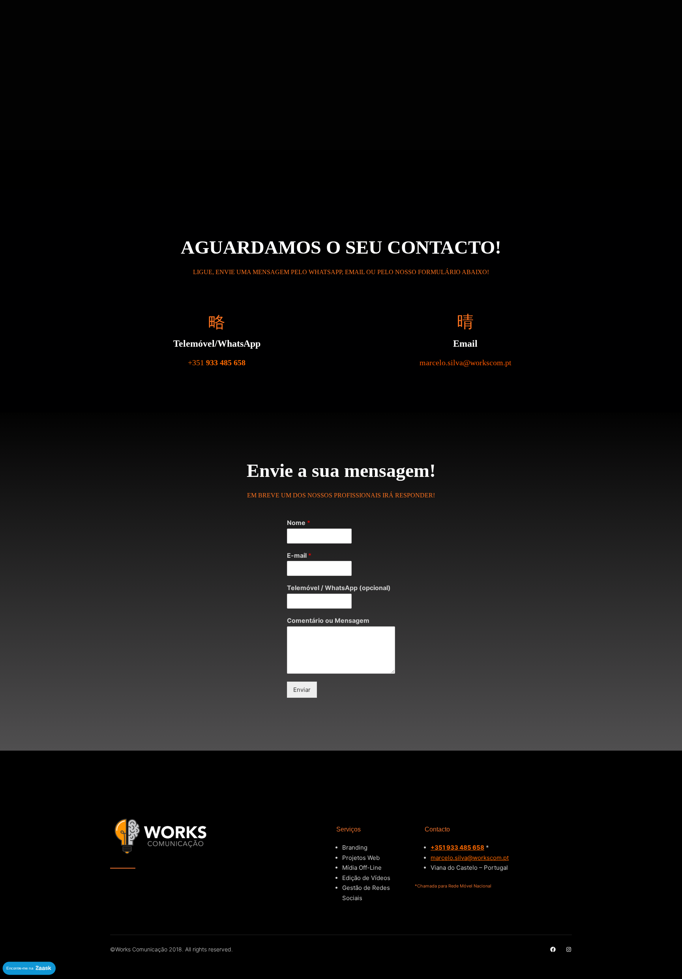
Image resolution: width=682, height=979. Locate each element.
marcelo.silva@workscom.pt (470, 857)
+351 (216, 362)
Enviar (302, 689)
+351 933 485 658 (457, 847)
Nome (298, 523)
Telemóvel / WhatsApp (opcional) (339, 588)
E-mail (299, 555)
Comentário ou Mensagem (328, 620)
